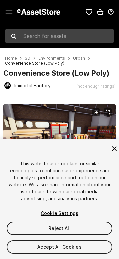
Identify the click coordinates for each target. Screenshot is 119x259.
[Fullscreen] (108, 112)
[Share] (96, 112)
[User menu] (110, 12)
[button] (100, 12)
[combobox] (59, 36)
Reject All (59, 228)
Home (11, 58)
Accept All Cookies (59, 247)
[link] (89, 12)
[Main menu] (9, 12)
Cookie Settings (59, 213)
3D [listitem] (27, 58)
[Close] (114, 148)
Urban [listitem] (79, 58)
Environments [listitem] (51, 58)
